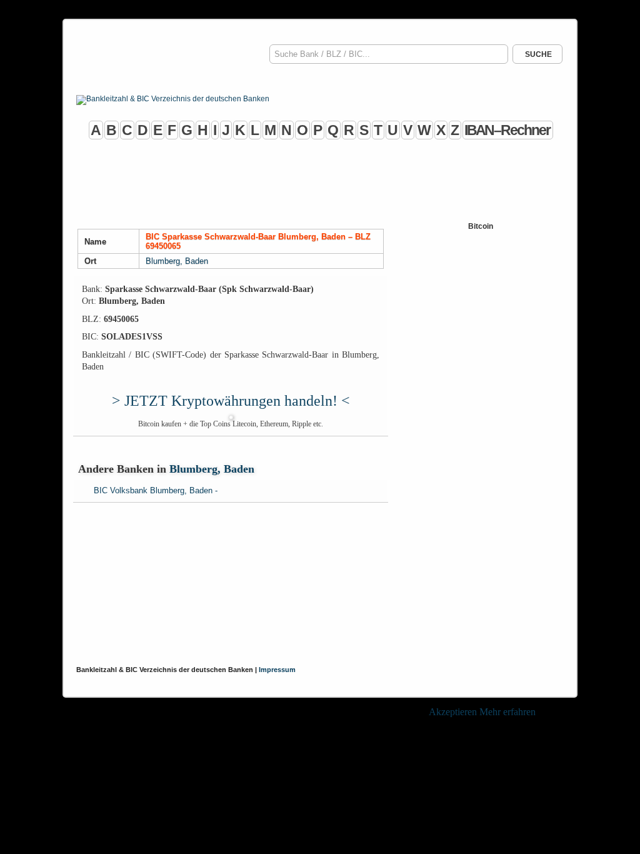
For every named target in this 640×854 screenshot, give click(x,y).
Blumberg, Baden (177, 261)
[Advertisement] (320, 182)
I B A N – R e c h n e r (506, 130)
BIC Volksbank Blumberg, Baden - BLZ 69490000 (156, 492)
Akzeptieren (453, 711)
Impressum (277, 669)
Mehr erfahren (507, 711)
